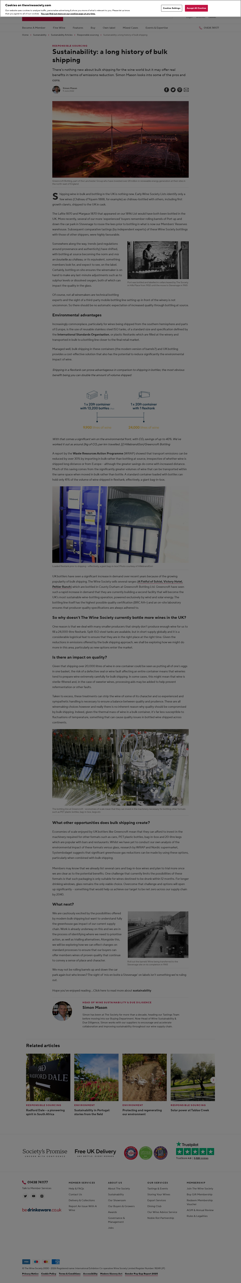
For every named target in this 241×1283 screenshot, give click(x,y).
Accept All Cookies (196, 8)
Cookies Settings (171, 8)
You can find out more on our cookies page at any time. (68, 13)
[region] (120, 8)
